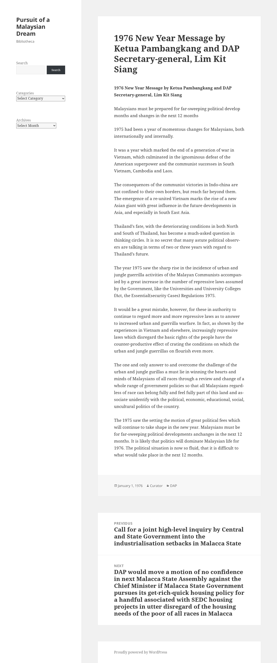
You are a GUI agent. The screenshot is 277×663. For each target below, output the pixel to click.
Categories (25, 93)
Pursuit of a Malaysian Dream (33, 26)
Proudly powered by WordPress (140, 652)
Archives (23, 120)
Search (22, 63)
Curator (156, 485)
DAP (173, 485)
